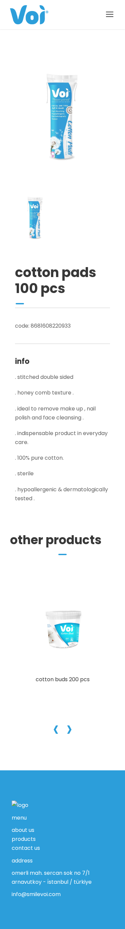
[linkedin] (29, 899)
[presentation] (56, 728)
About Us (23, 830)
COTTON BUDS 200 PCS (63, 679)
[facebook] (14, 899)
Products (24, 839)
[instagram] (44, 899)
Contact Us (26, 848)
